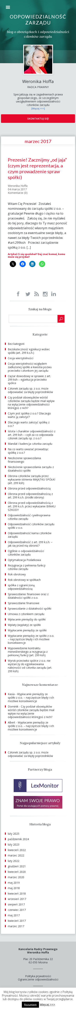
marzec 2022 (16, 855)
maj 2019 (14, 882)
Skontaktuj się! (38, 118)
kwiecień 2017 (17, 921)
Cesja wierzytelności (20, 358)
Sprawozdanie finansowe (23, 603)
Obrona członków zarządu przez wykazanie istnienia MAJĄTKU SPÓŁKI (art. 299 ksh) (31, 479)
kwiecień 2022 (17, 850)
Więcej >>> (47, 1004)
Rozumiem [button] (30, 1004)
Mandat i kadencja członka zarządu (30, 444)
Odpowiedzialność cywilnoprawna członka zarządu (29, 517)
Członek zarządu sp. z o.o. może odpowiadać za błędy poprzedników (30, 390)
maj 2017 (14, 915)
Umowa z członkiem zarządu (26, 614)
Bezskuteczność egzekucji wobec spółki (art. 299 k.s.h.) (29, 351)
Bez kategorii (16, 344)
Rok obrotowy (17, 574)
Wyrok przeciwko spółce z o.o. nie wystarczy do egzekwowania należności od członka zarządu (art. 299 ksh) (30, 666)
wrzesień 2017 (17, 899)
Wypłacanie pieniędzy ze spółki (27, 630)
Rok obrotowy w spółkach (24, 580)
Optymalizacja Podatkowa (24, 560)
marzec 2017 (16, 926)
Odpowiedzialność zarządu (38, 19)
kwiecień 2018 (17, 893)
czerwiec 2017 (17, 910)
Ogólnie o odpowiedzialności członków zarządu (26, 552)
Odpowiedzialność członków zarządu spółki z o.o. (31, 525)
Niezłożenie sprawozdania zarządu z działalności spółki (31, 468)
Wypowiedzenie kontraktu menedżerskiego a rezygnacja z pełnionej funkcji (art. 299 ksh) (28, 651)
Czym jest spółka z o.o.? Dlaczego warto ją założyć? (29, 415)
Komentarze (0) (17, 193)
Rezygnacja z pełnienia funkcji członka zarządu (26, 567)
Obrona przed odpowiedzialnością (29, 488)
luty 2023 (13, 844)
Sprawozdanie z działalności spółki (29, 608)
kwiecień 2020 (17, 872)
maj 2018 (14, 888)
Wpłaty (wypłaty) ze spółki (24, 625)
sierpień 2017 (16, 904)
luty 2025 (13, 833)
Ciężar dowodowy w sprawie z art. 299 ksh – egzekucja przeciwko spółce (29, 379)
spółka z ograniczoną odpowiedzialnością (21, 587)
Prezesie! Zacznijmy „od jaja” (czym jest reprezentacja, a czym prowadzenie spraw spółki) (37, 168)
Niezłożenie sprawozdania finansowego (24, 459)
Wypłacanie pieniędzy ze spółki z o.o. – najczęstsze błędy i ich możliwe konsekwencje (31, 639)
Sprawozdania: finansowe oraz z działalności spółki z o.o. (28, 595)
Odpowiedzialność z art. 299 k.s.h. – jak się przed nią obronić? (30, 543)
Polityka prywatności (38, 976)
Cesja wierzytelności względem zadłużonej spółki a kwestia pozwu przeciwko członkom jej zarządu (30, 367)
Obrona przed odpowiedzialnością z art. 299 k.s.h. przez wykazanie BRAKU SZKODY (32, 506)
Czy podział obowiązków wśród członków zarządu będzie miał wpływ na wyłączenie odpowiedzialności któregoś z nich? (31, 403)
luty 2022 (13, 861)
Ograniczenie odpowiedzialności (38, 979)
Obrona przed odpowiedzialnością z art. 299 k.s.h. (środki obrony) (30, 495)
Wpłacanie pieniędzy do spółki (27, 619)
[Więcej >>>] (38, 108)
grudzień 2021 (17, 866)
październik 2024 (18, 839)
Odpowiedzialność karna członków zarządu (29, 534)
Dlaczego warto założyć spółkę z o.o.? (28, 424)
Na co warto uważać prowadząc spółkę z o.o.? (28, 450)
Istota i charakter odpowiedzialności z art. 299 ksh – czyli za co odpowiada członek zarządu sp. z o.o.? (31, 434)
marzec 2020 (16, 877)
